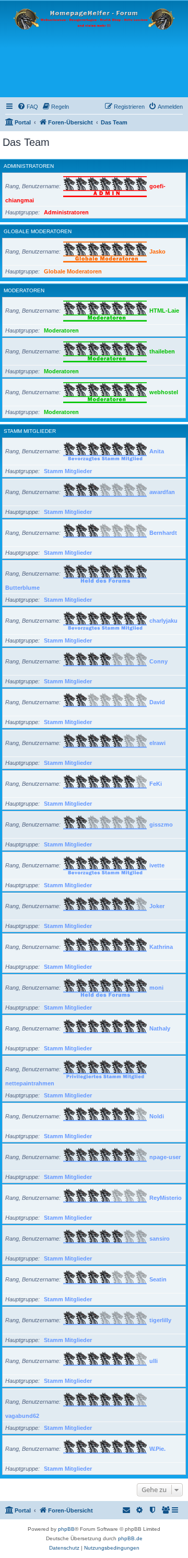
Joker (156, 906)
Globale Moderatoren (38, 231)
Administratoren (29, 166)
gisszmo (161, 824)
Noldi (156, 1116)
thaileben (162, 351)
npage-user (165, 1157)
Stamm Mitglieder (30, 431)
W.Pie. (157, 1449)
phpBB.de (130, 1538)
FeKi (155, 784)
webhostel (163, 392)
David (157, 702)
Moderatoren (24, 290)
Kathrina (161, 947)
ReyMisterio (165, 1198)
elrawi (157, 743)
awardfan (162, 492)
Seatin (158, 1279)
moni (156, 987)
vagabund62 (22, 1416)
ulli (153, 1361)
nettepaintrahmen (29, 1083)
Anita (156, 451)
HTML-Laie (164, 310)
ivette (156, 865)
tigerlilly (160, 1320)
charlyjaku (163, 620)
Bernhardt (163, 533)
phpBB (66, 1529)
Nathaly (159, 1028)
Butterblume (22, 588)
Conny (158, 661)
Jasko (157, 251)
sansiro (159, 1238)
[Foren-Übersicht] (94, 49)
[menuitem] (27, 106)
